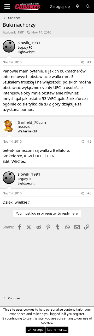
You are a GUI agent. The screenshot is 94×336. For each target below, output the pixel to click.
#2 (89, 141)
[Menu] (7, 6)
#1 (89, 62)
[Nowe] (77, 6)
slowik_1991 (15, 32)
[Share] (82, 62)
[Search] (88, 6)
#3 (89, 193)
